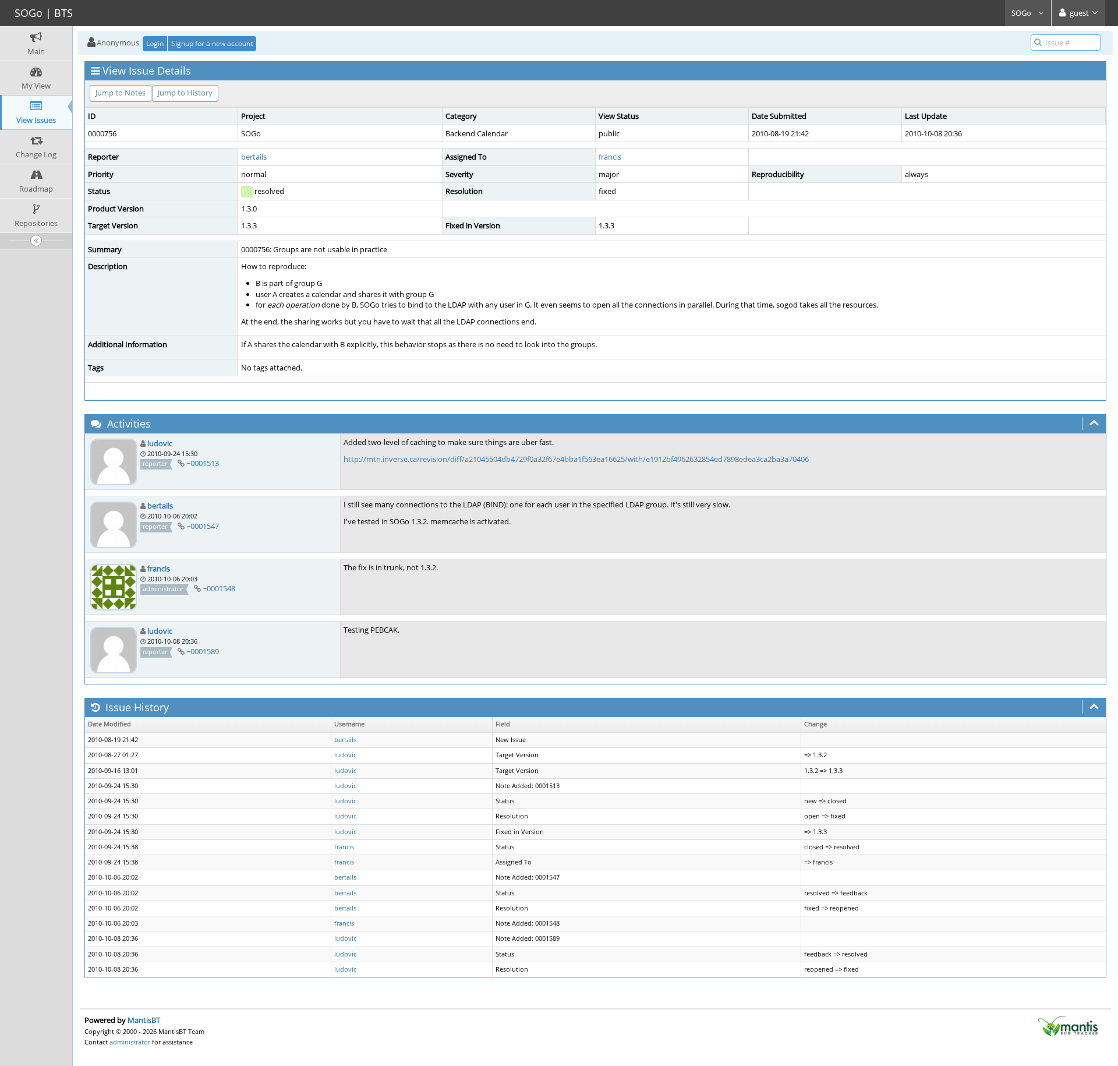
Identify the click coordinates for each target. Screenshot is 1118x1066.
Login (155, 43)
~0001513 (202, 463)
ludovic (159, 443)
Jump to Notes (120, 92)
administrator (129, 1041)
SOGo (1022, 13)
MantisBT (144, 1020)
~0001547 (202, 526)
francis (610, 156)
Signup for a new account (212, 43)
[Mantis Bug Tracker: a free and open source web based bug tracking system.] (1068, 1025)
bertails (254, 156)
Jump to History (185, 92)
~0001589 (202, 651)
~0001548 (219, 588)
